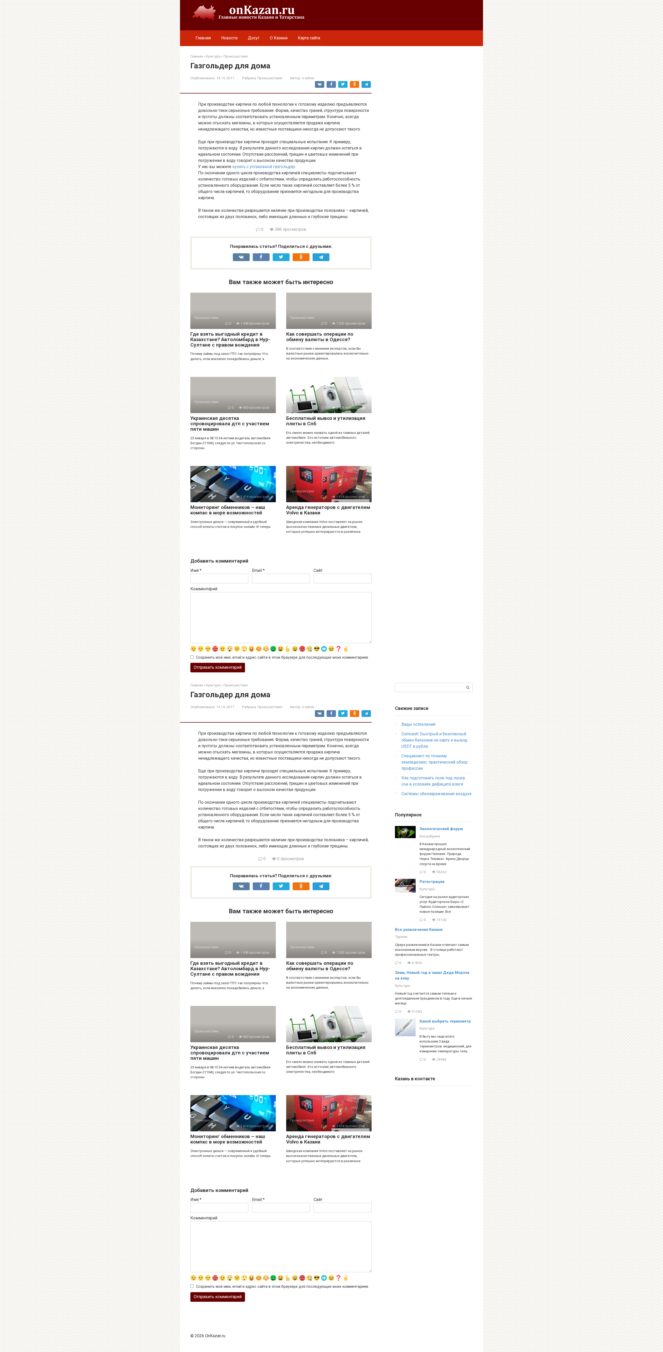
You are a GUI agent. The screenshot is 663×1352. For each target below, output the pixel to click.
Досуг (254, 37)
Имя (195, 570)
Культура (427, 889)
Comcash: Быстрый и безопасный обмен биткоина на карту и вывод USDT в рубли (434, 740)
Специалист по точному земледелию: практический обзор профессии (434, 762)
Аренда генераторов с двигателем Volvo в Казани (328, 510)
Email (258, 570)
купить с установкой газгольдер (263, 166)
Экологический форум (441, 828)
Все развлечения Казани (419, 929)
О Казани (278, 37)
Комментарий (203, 588)
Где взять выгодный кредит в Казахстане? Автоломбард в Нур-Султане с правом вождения (230, 339)
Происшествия (269, 78)
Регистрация (432, 881)
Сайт (318, 570)
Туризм (401, 936)
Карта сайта (309, 37)
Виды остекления (418, 724)
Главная (203, 37)
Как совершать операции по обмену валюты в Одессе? (319, 336)
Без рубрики (430, 836)
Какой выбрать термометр (445, 1021)
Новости (229, 37)
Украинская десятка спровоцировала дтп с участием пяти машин (229, 423)
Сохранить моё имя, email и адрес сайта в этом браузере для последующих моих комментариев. (282, 657)
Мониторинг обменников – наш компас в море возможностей (227, 510)
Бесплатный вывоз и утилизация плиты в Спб (325, 421)
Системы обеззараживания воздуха (436, 793)
